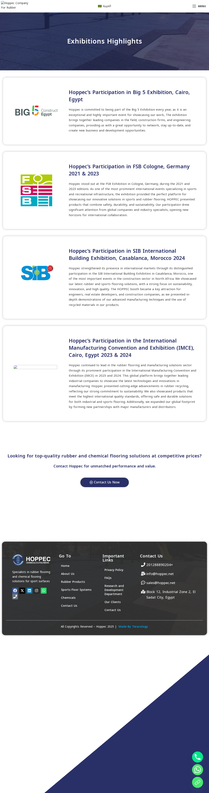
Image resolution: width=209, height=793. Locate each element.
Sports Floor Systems (76, 590)
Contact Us (69, 606)
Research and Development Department (114, 590)
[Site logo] (15, 6)
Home (65, 566)
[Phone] (197, 757)
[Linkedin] (29, 590)
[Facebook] (15, 590)
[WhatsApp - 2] (197, 782)
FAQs (107, 578)
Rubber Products (73, 582)
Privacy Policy (113, 570)
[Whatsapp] (197, 769)
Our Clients (112, 602)
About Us (67, 574)
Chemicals (68, 598)
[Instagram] (36, 590)
